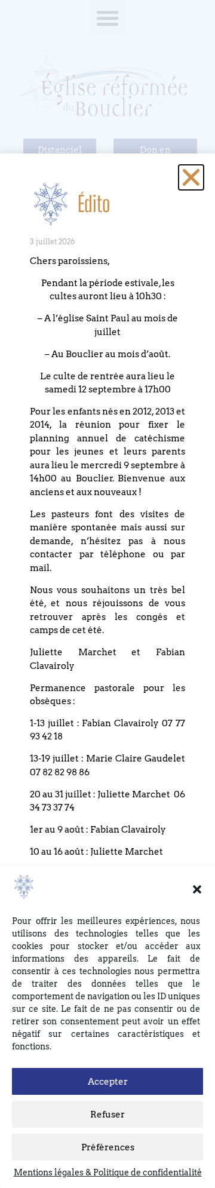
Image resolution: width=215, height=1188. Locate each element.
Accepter (108, 1081)
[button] (197, 889)
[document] (107, 594)
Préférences (107, 1147)
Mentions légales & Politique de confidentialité (108, 1172)
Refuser (107, 1114)
